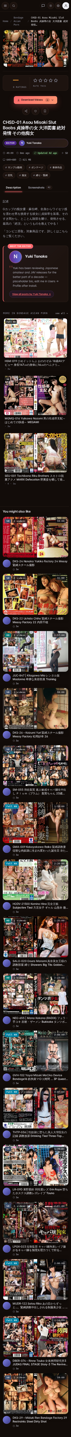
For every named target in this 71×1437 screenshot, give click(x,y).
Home (5, 21)
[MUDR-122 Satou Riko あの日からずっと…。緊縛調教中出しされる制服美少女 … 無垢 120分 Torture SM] (34, 1269)
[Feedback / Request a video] (43, 5)
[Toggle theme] (50, 5)
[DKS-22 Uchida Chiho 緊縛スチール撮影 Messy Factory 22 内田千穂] (34, 599)
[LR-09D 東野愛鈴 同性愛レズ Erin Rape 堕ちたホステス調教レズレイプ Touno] (34, 1157)
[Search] (13, 5)
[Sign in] (65, 5)
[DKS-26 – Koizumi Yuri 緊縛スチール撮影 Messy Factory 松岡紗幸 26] (34, 711)
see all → (59, 317)
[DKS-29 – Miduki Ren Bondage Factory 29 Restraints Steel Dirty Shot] (34, 1381)
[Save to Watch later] (61, 521)
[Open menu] (5, 5)
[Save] (44, 110)
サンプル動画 (15, 166)
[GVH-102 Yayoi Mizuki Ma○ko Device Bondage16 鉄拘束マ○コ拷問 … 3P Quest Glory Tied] (34, 1046)
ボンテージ (37, 166)
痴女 (24, 174)
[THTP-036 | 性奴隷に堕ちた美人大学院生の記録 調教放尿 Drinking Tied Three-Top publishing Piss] (34, 1102)
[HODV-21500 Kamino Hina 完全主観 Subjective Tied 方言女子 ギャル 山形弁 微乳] (34, 878)
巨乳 (10, 174)
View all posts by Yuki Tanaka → (31, 297)
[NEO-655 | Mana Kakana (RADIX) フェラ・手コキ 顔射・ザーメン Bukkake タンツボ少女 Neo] (34, 990)
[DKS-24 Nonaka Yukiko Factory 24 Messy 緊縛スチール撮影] (34, 543)
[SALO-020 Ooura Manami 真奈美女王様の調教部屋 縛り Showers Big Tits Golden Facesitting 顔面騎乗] (34, 934)
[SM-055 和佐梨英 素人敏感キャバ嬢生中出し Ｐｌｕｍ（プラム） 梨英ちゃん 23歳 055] (34, 766)
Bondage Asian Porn (18, 21)
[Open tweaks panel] (58, 5)
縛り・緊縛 (42, 174)
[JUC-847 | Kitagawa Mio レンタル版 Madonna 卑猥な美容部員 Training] (34, 655)
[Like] (34, 110)
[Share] (25, 110)
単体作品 (57, 166)
